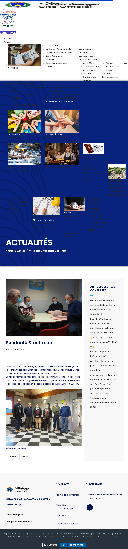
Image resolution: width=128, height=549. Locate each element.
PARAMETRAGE (51, 545)
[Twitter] (80, 357)
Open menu (6, 38)
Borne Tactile (8, 32)
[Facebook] (74, 357)
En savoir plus (116, 536)
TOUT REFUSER (77, 545)
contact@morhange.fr (67, 523)
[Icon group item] (90, 507)
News (8, 349)
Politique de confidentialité (19, 521)
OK (63, 545)
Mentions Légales (14, 514)
